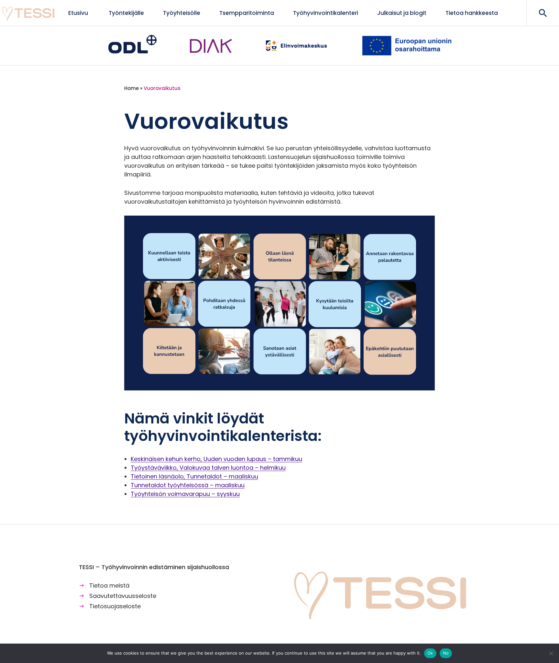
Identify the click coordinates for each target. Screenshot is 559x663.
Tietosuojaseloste (115, 606)
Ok (430, 653)
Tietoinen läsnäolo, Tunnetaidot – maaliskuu (194, 476)
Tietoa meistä (109, 585)
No (446, 653)
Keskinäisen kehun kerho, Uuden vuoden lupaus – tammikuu (216, 459)
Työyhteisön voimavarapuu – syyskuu (185, 494)
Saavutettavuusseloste (122, 596)
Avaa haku (542, 13)
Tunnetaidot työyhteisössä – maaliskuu (188, 485)
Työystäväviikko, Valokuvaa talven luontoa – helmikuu (208, 468)
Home (131, 88)
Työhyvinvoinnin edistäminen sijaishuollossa (29, 13)
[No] (551, 653)
